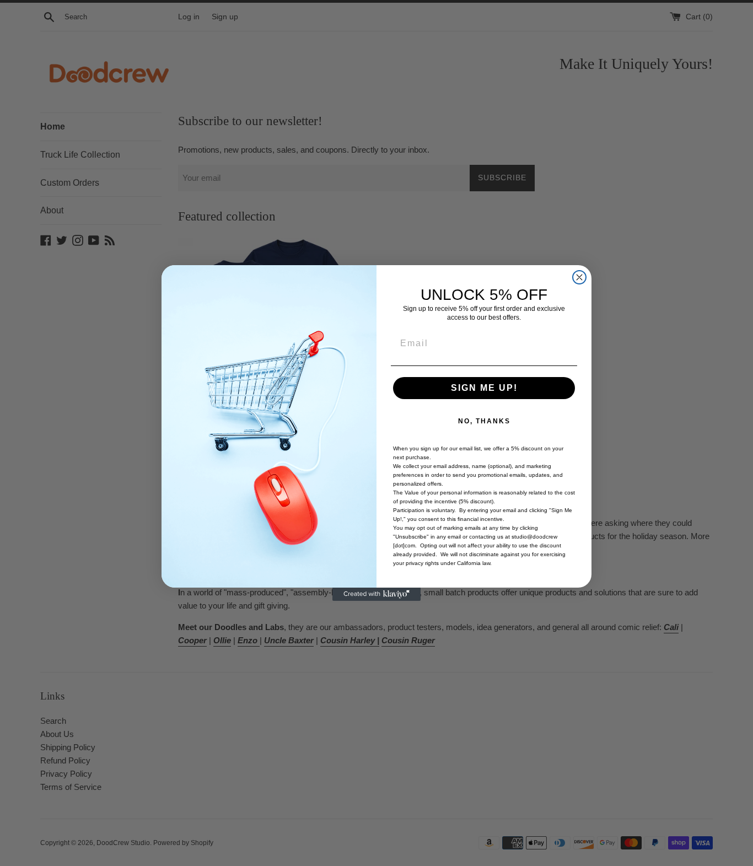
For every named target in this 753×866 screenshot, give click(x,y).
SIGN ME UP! (484, 387)
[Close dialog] (579, 277)
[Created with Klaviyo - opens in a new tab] (376, 594)
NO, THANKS (484, 421)
